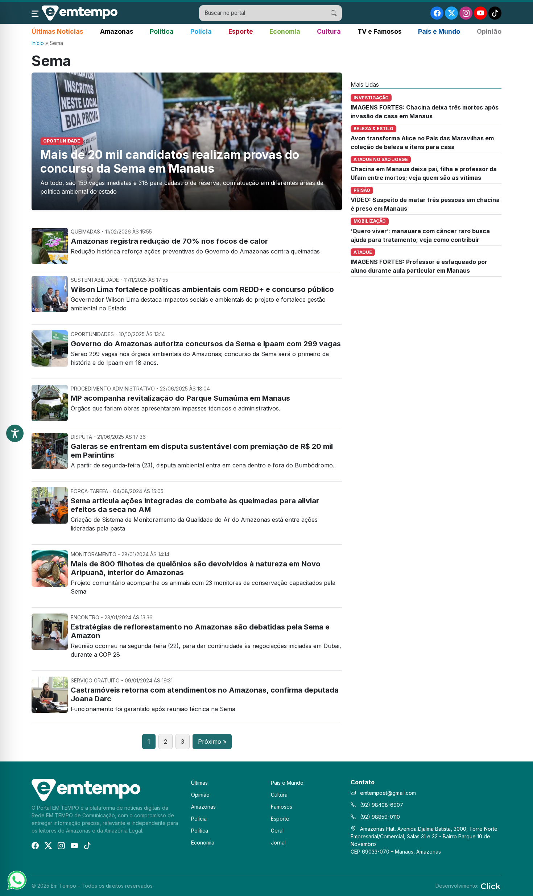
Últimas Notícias (57, 31)
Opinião (489, 31)
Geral (277, 830)
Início (38, 43)
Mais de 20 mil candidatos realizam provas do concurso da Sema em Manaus (169, 162)
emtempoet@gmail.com (388, 793)
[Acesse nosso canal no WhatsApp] (16, 880)
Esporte (240, 31)
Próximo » (212, 741)
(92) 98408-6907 (381, 805)
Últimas (199, 783)
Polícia (201, 31)
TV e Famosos (380, 31)
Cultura (329, 31)
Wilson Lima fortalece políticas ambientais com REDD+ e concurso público (202, 289)
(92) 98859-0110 (379, 817)
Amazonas (116, 31)
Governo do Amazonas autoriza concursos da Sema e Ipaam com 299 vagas (206, 343)
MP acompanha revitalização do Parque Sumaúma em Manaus (180, 398)
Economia (284, 31)
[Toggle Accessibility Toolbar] (14, 433)
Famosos (281, 807)
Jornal (278, 842)
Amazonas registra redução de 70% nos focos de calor (169, 241)
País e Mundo (439, 31)
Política (162, 31)
